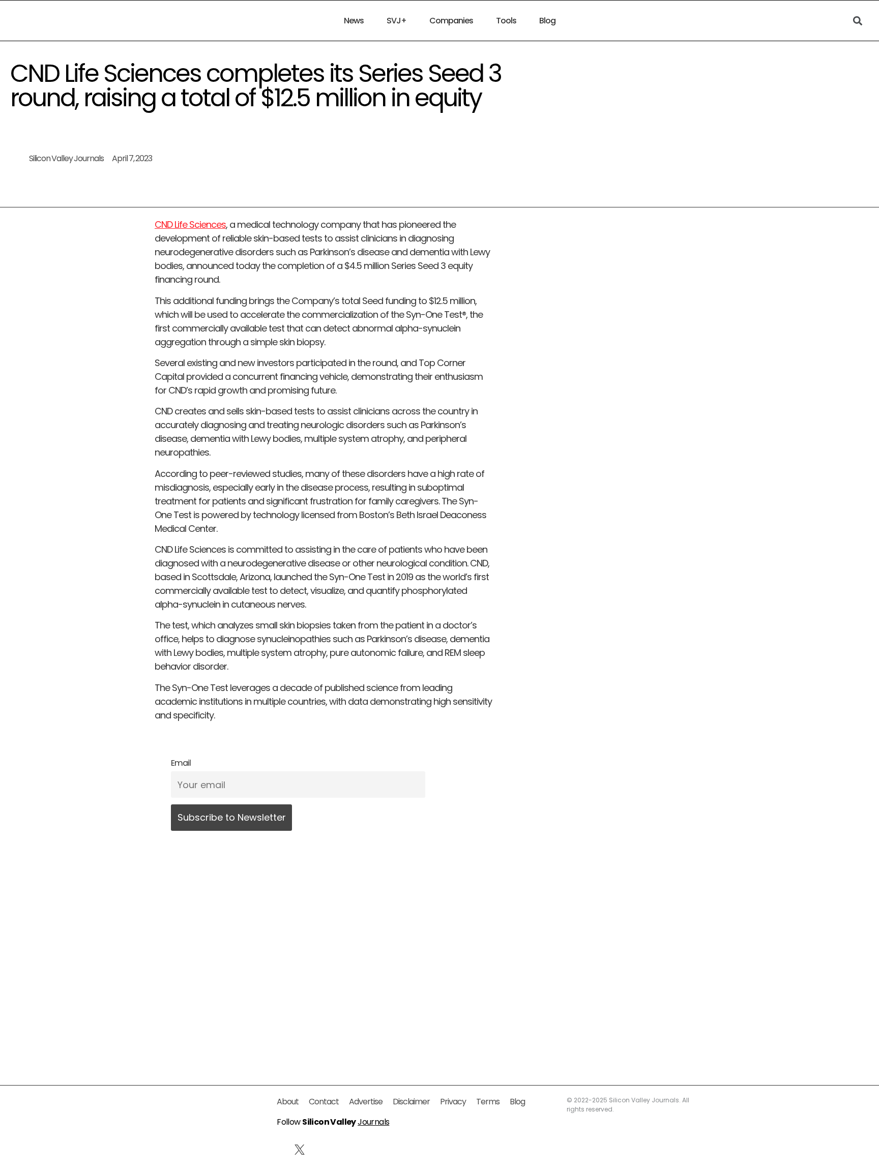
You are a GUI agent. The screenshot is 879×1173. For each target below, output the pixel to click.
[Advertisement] (323, 953)
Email (181, 763)
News (354, 21)
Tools (506, 21)
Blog (547, 21)
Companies (451, 21)
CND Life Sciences (190, 224)
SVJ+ (396, 21)
